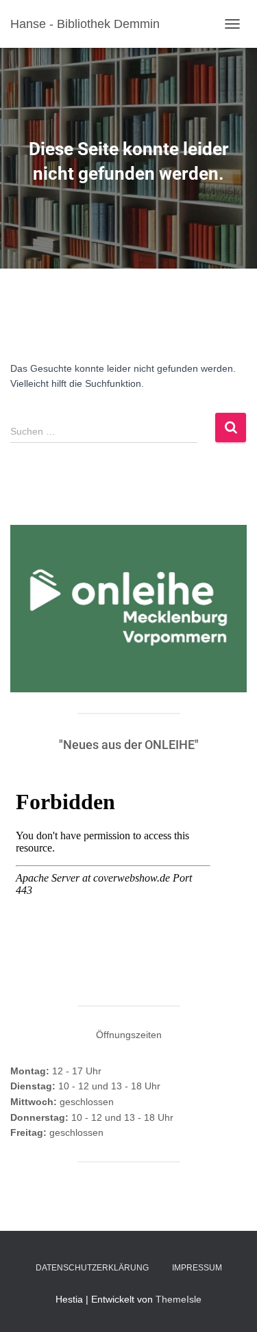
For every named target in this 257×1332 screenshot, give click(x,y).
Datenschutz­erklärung (92, 1268)
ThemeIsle (178, 1299)
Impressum (197, 1268)
